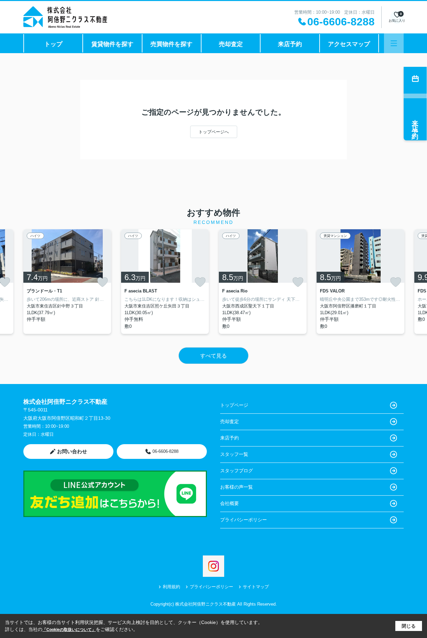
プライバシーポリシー (243, 519)
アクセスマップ (349, 44)
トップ (53, 44)
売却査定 (231, 44)
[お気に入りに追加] (102, 282)
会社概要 (229, 503)
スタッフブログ (236, 470)
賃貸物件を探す (112, 44)
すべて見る (213, 356)
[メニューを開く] (393, 43)
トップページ (234, 405)
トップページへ (213, 131)
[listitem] (67, 281)
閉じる (409, 626)
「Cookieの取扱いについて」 (69, 629)
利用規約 (171, 586)
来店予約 (290, 44)
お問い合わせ (72, 451)
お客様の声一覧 (236, 487)
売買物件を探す (171, 44)
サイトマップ (256, 586)
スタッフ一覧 (234, 454)
